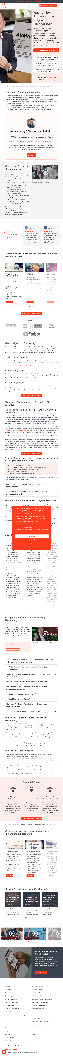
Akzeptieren (32, 536)
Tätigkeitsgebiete (10, 1031)
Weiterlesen (10, 302)
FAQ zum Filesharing (11, 999)
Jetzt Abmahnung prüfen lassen (31, 313)
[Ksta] (52, 325)
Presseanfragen (9, 1037)
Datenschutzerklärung (39, 1031)
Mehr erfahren (10, 918)
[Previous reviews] (23, 235)
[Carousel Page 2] (30, 306)
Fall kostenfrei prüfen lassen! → (46, 50)
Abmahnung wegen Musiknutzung (42, 999)
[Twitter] (15, 1045)
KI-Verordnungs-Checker (12, 1008)
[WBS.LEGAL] (3, 5)
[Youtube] (31, 334)
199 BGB (32, 558)
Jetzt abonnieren (41, 972)
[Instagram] (9, 1045)
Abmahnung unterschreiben (40, 1002)
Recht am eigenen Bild (38, 1008)
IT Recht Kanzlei (37, 989)
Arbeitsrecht (36, 1011)
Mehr (32, 543)
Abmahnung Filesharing (39, 996)
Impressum (35, 1028)
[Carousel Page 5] (34, 941)
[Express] (24, 325)
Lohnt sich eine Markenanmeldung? (15, 1015)
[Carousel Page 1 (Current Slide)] (29, 306)
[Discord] (21, 1045)
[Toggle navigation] (60, 5)
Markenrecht (36, 1018)
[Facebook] (12, 1045)
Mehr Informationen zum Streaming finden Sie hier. (20, 366)
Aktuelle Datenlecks (10, 1011)
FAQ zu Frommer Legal (11, 1002)
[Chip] (11, 325)
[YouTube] (5, 1045)
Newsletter (8, 1040)
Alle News (54, 889)
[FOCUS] (38, 325)
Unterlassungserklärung (39, 1005)
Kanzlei (7, 1028)
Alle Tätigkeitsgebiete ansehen (41, 1021)
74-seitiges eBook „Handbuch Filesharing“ (17, 430)
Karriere (7, 1034)
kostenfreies (54, 428)
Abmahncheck (9, 989)
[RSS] (25, 1045)
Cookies (34, 1034)
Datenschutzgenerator (11, 993)
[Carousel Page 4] (33, 306)
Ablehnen (32, 539)
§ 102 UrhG (34, 556)
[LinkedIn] (18, 1045)
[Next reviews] (60, 235)
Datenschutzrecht (37, 1015)
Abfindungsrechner (10, 1005)
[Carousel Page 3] (32, 306)
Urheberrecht (13, 86)
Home (6, 86)
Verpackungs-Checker (11, 996)
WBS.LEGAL (11, 232)
